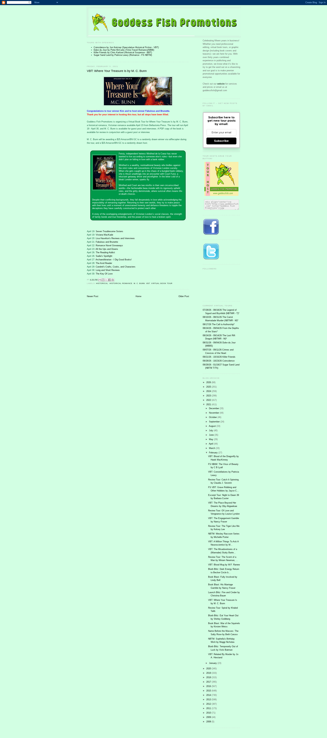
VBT (148, 283)
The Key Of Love (104, 273)
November (214, 413)
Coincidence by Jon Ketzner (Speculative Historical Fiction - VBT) (126, 47)
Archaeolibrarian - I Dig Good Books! (114, 259)
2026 (209, 382)
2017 (209, 682)
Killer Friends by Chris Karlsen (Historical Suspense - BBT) (123, 52)
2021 (209, 404)
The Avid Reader (104, 263)
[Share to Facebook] (109, 280)
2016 (209, 686)
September (214, 421)
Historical (102, 283)
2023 (209, 395)
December (214, 408)
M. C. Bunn (139, 283)
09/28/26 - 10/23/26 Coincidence (219, 360)
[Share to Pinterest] (112, 280)
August (212, 426)
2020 (209, 668)
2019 (209, 673)
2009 (209, 717)
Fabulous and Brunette (107, 242)
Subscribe (221, 140)
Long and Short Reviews (108, 270)
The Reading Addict (105, 252)
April (211, 443)
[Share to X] (106, 280)
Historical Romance (121, 283)
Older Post (183, 296)
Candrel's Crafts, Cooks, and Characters (115, 266)
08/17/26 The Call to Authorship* (219, 324)
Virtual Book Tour (161, 283)
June (211, 435)
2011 (209, 708)
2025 (209, 386)
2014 (209, 695)
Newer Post (92, 296)
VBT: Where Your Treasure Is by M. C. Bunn (117, 71)
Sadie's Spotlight (104, 256)
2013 (209, 699)
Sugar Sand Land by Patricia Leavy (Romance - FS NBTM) (123, 55)
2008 (209, 721)
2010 (209, 712)
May (211, 439)
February (213, 452)
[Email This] (100, 280)
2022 (209, 400)
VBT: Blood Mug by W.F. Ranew (224, 564)
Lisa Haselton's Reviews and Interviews (115, 238)
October (213, 417)
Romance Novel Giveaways (109, 245)
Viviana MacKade (104, 234)
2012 (209, 704)
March (212, 448)
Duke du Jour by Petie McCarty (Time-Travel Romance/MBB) (124, 50)
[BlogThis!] (103, 280)
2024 (209, 391)
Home (138, 296)
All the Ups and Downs (107, 249)
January (213, 663)
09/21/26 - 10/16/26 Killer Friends (219, 357)
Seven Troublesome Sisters (109, 231)
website (221, 83)
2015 (209, 690)
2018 (209, 677)
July (211, 430)
